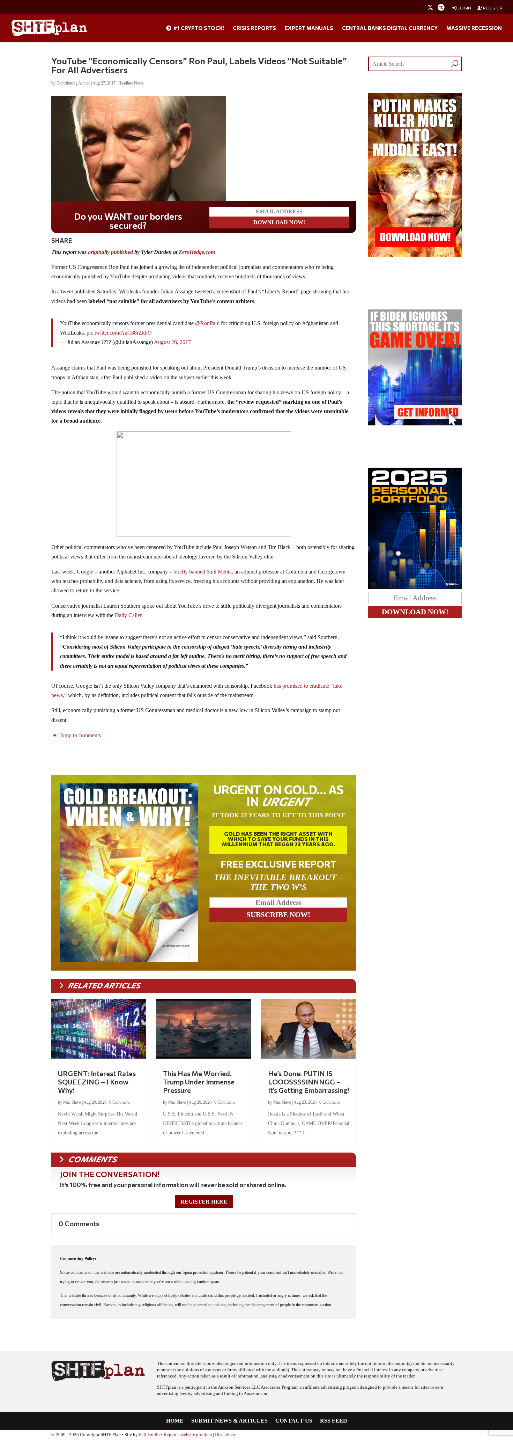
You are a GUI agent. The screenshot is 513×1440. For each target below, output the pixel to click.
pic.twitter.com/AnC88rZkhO (119, 331)
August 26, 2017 (172, 341)
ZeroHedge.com (197, 251)
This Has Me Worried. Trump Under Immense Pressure (199, 1080)
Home (175, 1419)
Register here (203, 1200)
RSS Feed (333, 1419)
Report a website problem (188, 1433)
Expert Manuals (309, 28)
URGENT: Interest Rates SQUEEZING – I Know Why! (97, 1080)
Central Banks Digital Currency (390, 28)
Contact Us (293, 1419)
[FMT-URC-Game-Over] (415, 423)
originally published (110, 251)
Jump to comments (79, 734)
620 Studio (149, 1433)
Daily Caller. (129, 614)
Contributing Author (73, 83)
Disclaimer (225, 1433)
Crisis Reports (254, 28)
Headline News (131, 83)
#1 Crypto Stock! (198, 28)
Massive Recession (474, 28)
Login (464, 8)
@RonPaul (207, 322)
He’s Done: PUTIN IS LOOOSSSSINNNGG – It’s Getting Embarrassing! (308, 1080)
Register (492, 8)
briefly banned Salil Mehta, (204, 570)
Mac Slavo (72, 1100)
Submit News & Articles (229, 1419)
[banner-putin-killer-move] (415, 255)
